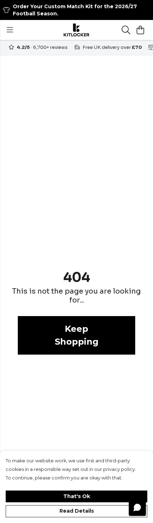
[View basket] (140, 30)
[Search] (126, 30)
